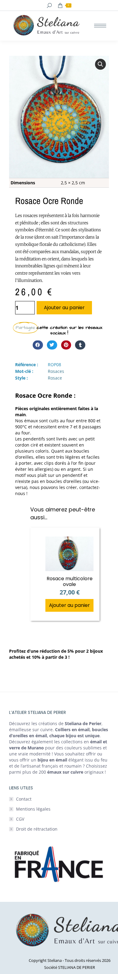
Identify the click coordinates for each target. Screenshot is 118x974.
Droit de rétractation (36, 829)
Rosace (55, 378)
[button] (100, 64)
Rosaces (56, 371)
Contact (23, 799)
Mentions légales (33, 809)
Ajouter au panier (64, 307)
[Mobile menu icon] (100, 25)
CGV (20, 819)
